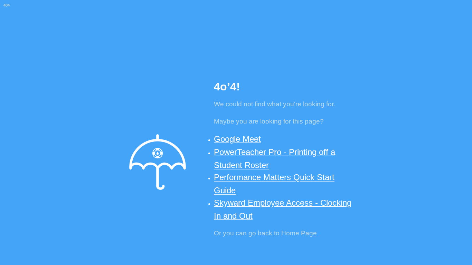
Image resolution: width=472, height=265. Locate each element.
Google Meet (237, 139)
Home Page (299, 233)
